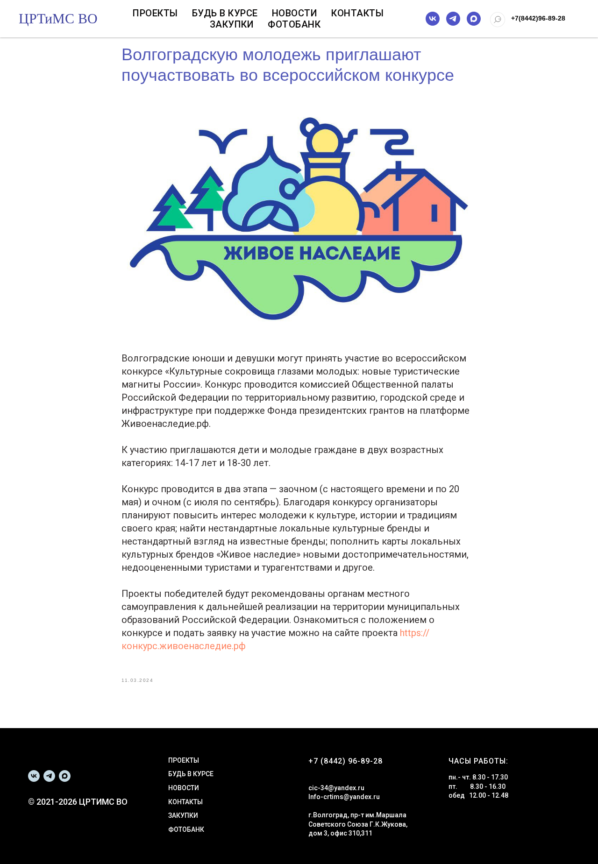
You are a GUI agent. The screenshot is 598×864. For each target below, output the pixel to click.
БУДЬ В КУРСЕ (191, 774)
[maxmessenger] (474, 19)
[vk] (433, 19)
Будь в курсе (225, 13)
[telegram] (453, 19)
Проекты (155, 13)
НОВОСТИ (183, 788)
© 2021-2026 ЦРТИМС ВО (78, 802)
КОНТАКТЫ (185, 802)
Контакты (357, 13)
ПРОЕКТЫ (183, 760)
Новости (295, 13)
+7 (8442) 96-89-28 (345, 761)
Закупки (232, 24)
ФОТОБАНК (186, 829)
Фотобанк (294, 24)
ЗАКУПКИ (183, 815)
